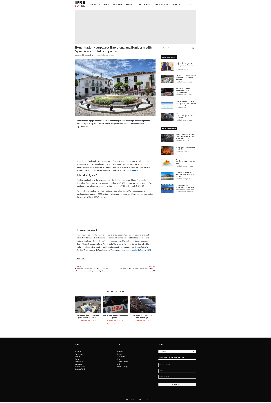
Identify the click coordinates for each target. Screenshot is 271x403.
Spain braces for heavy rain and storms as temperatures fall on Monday (186, 103)
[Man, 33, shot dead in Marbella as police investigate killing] (115, 304)
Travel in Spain (144, 4)
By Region (103, 4)
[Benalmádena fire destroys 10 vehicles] (167, 150)
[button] (78, 310)
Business (120, 351)
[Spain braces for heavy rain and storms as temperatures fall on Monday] (167, 104)
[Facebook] (186, 4)
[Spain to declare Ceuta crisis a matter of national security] (167, 66)
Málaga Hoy (134, 170)
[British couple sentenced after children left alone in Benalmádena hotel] (167, 138)
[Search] (195, 4)
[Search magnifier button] (194, 351)
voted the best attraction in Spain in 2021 (134, 250)
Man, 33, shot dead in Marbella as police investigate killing (183, 90)
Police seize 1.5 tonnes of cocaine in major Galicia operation (185, 115)
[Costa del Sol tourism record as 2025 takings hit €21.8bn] (167, 176)
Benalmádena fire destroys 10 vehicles (185, 148)
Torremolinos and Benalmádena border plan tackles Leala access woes (185, 187)
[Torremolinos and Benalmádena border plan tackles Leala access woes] (167, 188)
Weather (176, 4)
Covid (118, 364)
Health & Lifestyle (122, 366)
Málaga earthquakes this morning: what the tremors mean (185, 161)
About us (78, 351)
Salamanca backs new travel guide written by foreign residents (186, 77)
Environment (121, 356)
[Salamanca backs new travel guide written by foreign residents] (88, 304)
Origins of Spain (161, 4)
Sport (118, 359)
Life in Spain (117, 4)
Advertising (79, 354)
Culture (119, 354)
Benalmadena (81, 258)
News (92, 4)
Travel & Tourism (122, 361)
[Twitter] (189, 4)
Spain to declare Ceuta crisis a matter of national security (185, 65)
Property (130, 4)
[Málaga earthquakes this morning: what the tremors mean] (167, 163)
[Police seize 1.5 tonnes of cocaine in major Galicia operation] (143, 304)
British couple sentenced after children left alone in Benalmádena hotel (185, 136)
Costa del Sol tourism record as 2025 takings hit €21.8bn (185, 174)
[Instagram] (191, 4)
